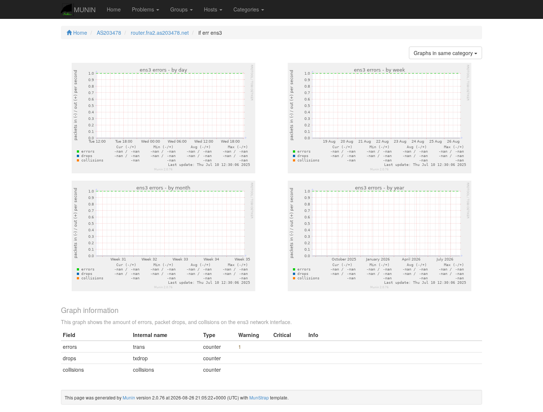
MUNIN (85, 9)
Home (114, 9)
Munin (129, 397)
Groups (179, 9)
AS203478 (109, 32)
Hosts (211, 9)
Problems (144, 9)
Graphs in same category (444, 53)
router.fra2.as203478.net (160, 32)
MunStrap (259, 397)
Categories (246, 9)
